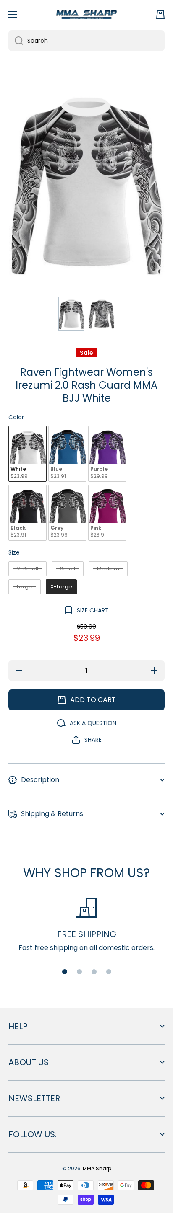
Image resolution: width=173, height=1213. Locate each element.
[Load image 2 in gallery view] (102, 314)
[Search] (15, 40)
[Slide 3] (94, 971)
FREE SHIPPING (86, 934)
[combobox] (86, 40)
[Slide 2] (79, 971)
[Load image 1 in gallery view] (71, 314)
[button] (160, 14)
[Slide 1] (64, 971)
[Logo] (86, 14)
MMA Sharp (97, 1168)
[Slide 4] (108, 971)
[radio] (27, 454)
